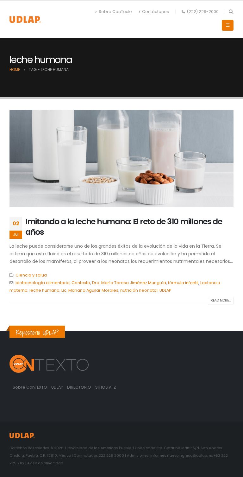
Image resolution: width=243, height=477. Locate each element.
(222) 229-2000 (203, 11)
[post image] (121, 158)
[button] (231, 12)
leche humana (44, 290)
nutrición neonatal (139, 290)
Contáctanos (155, 11)
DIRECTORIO (79, 387)
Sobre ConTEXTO (30, 387)
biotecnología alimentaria (43, 282)
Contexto (81, 282)
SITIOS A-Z (105, 387)
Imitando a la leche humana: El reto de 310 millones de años (123, 227)
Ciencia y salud (31, 275)
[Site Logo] (25, 19)
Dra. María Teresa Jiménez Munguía (129, 282)
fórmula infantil (183, 282)
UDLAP (165, 290)
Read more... (221, 300)
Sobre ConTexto (115, 11)
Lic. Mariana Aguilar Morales (89, 290)
